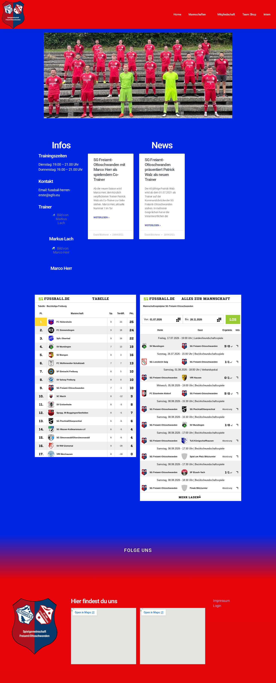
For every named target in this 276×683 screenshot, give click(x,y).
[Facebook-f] (131, 563)
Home (177, 14)
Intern (267, 14)
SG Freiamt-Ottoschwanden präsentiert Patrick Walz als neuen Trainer (159, 170)
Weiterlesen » (101, 217)
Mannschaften (197, 14)
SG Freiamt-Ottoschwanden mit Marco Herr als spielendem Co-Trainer (109, 170)
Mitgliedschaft (226, 14)
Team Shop (249, 14)
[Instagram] (144, 563)
